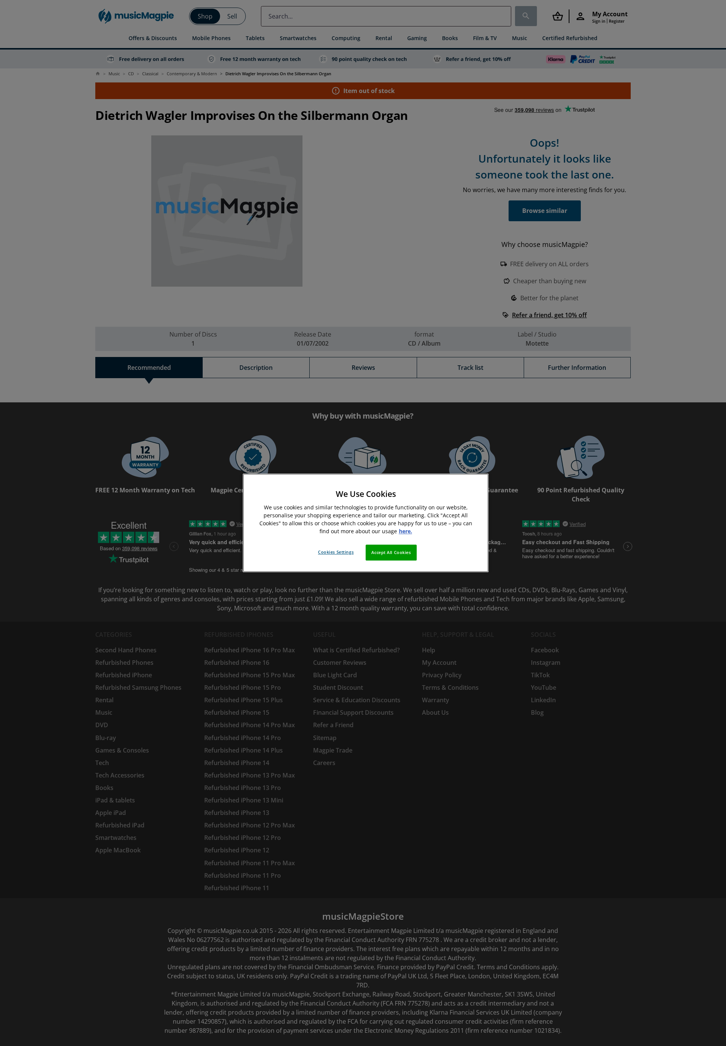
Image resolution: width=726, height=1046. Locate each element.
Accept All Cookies (391, 553)
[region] (366, 522)
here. (405, 531)
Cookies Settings (336, 552)
